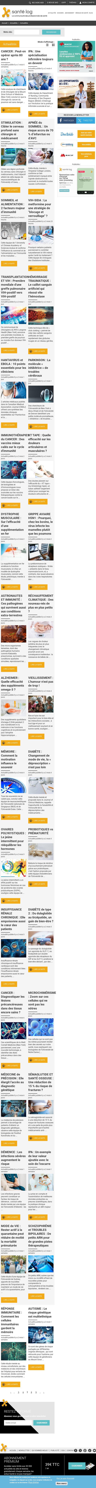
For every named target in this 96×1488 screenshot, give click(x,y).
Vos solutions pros (86, 155)
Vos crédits (86, 145)
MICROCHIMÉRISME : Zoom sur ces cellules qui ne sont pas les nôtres (42, 1000)
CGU (63, 1450)
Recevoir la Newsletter (76, 115)
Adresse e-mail (11, 1419)
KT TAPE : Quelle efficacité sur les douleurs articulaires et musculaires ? (39, 443)
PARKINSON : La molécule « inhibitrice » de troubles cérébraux (39, 367)
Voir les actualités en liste (47, 45)
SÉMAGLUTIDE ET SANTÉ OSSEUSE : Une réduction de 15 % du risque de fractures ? (41, 1082)
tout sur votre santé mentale (86, 134)
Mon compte (88, 3)
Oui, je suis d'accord (65, 1478)
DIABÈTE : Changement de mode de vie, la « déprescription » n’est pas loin (39, 759)
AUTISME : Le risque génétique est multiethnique (40, 1312)
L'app (64, 3)
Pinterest (84, 1450)
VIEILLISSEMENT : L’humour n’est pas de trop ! (40, 681)
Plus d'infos (33, 1482)
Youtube (94, 1450)
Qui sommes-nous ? (40, 1450)
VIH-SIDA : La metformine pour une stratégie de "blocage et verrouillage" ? (39, 208)
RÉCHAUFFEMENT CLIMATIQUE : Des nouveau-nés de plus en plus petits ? (40, 603)
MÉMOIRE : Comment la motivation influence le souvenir (9, 759)
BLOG (91, 13)
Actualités (52, 13)
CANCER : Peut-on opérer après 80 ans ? (13, 55)
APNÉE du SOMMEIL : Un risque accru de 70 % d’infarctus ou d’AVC (40, 130)
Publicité (55, 1450)
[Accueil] (6, 13)
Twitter (80, 1450)
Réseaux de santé (82, 13)
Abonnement (69, 13)
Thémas (72, 3)
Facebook (75, 1450)
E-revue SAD (52, 3)
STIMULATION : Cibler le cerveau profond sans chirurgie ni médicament (12, 130)
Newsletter (24, 1450)
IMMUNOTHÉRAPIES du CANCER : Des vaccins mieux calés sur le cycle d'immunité (15, 443)
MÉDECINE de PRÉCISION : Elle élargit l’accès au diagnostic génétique (12, 1082)
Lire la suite (12, 110)
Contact (71, 1450)
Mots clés (8, 32)
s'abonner (77, 1466)
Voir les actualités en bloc (53, 45)
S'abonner (42, 1423)
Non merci (61, 1483)
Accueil (4, 23)
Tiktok (89, 1450)
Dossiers (60, 13)
